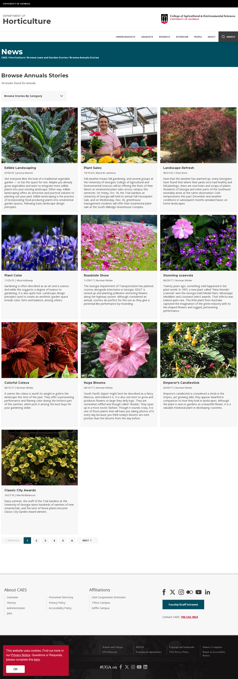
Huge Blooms (94, 383)
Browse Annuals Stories (84, 57)
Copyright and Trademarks (181, 647)
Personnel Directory (61, 597)
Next (86, 540)
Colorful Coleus (16, 383)
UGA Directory (109, 652)
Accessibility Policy (60, 608)
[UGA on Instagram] (133, 668)
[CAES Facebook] (164, 592)
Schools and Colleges (112, 647)
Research (164, 36)
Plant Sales (93, 168)
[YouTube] (198, 592)
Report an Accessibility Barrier (214, 653)
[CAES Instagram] (181, 592)
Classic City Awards (20, 490)
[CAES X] (172, 592)
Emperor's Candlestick (181, 383)
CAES (4, 57)
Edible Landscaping (20, 168)
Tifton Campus (101, 602)
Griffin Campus (101, 608)
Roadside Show (96, 275)
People (198, 36)
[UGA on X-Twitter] (127, 668)
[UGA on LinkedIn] (145, 668)
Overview (12, 597)
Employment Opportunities (149, 652)
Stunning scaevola (178, 275)
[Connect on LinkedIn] (207, 592)
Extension (182, 36)
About (212, 36)
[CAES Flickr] (189, 592)
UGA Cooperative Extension (109, 597)
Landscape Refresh (178, 168)
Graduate (147, 36)
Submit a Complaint (212, 647)
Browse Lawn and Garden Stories (47, 57)
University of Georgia (16, 3)
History (11, 602)
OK (15, 669)
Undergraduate (125, 36)
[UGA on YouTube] (139, 668)
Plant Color (13, 275)
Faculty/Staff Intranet (183, 604)
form (37, 659)
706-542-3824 (189, 617)
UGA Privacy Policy (179, 652)
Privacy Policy (57, 602)
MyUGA (140, 647)
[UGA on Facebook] (121, 668)
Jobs (9, 613)
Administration (16, 608)
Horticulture (17, 57)
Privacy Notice (20, 655)
